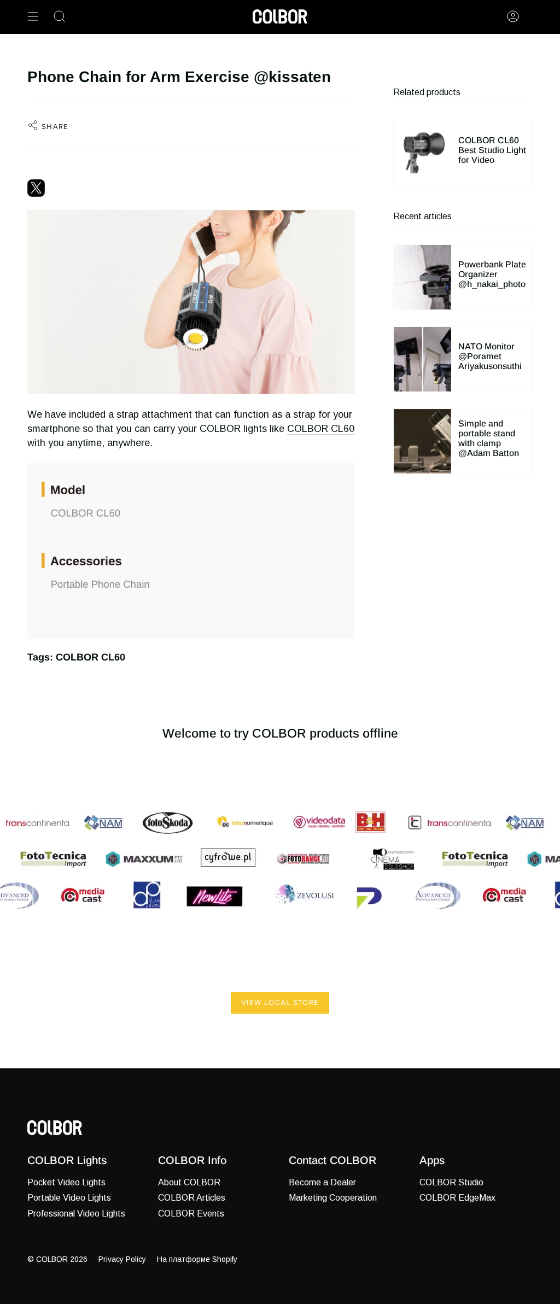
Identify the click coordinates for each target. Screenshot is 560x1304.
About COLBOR (189, 1182)
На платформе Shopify (197, 1259)
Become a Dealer (322, 1182)
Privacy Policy (122, 1259)
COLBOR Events (191, 1213)
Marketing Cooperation (333, 1197)
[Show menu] (33, 16)
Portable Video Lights (69, 1197)
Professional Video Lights (76, 1213)
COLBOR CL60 (320, 428)
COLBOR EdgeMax (457, 1197)
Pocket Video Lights (66, 1182)
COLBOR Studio (451, 1182)
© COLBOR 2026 (57, 1259)
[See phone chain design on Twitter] (191, 188)
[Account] (513, 16)
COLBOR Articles (191, 1197)
